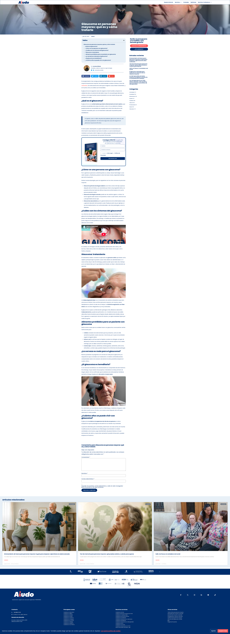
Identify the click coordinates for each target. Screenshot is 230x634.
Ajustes (213, 631)
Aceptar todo (223, 631)
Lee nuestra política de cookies (111, 631)
